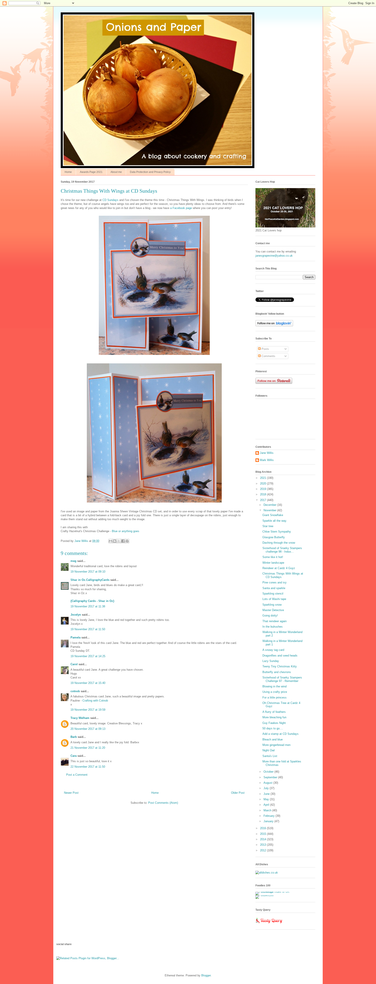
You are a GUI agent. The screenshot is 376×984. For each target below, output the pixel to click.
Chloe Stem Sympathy (276, 531)
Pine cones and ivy (274, 582)
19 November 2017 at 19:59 (87, 709)
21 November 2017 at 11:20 (87, 747)
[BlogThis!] (114, 541)
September (271, 777)
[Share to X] (119, 541)
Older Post (238, 792)
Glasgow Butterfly (273, 537)
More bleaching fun (274, 717)
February (269, 815)
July (267, 788)
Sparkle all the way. (274, 520)
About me (116, 172)
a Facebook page (180, 208)
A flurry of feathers (274, 711)
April (267, 804)
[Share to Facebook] (123, 541)
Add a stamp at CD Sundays (280, 733)
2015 (263, 833)
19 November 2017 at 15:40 (87, 683)
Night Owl (268, 750)
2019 (263, 489)
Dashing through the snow (278, 542)
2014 (263, 839)
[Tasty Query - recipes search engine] (269, 924)
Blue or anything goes (125, 531)
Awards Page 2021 (91, 172)
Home (68, 172)
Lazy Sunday (270, 661)
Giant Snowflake (272, 515)
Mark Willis (267, 460)
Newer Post (71, 792)
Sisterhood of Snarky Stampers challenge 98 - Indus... (282, 549)
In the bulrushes (272, 626)
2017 (263, 500)
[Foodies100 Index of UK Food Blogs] (273, 891)
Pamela (75, 637)
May (267, 799)
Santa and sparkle (273, 588)
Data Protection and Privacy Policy (150, 172)
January (269, 821)
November (270, 510)
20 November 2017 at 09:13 (87, 728)
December (270, 504)
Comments (268, 356)
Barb (73, 736)
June (267, 793)
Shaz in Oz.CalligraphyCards (89, 579)
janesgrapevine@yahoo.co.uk (274, 255)
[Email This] (110, 541)
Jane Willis (267, 452)
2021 (263, 477)
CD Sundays (110, 200)
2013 (263, 844)
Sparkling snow (272, 604)
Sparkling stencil (272, 593)
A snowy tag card (273, 650)
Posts (265, 349)
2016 (263, 828)
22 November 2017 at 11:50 (87, 766)
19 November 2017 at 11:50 (87, 629)
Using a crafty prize (274, 691)
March (268, 810)
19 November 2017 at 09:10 (87, 571)
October (269, 771)
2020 (263, 483)
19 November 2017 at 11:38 (87, 606)
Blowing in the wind (274, 686)
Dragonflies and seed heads (279, 655)
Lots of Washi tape (274, 599)
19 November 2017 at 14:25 (87, 656)
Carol (74, 664)
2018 (263, 494)
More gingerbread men (276, 745)
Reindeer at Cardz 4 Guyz (278, 568)
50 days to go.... (272, 728)
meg (73, 561)
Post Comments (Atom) (163, 802)
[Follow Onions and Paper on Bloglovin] (274, 325)
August (268, 782)
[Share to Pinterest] (127, 541)
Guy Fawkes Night (274, 723)
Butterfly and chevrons (276, 672)
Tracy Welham (79, 718)
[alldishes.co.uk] (266, 872)
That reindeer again (274, 621)
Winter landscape (273, 562)
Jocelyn (75, 614)
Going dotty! (270, 615)
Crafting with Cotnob (95, 700)
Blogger (206, 975)
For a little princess (274, 697)
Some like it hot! (272, 557)
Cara (73, 755)
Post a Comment (76, 774)
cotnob (75, 691)
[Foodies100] (264, 895)
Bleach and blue (272, 739)
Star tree (267, 526)
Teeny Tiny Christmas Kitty (279, 666)
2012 (263, 850)
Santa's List (269, 756)
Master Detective (273, 610)
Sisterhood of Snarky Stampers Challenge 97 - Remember (282, 679)
